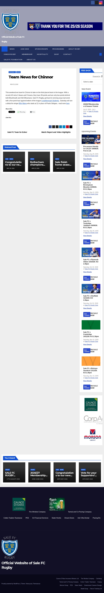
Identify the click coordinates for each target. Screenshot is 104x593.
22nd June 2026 (37, 479)
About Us (31, 60)
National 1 (12, 72)
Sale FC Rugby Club (91, 156)
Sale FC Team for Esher (17, 132)
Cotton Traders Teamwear (13, 518)
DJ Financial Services (40, 518)
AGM (7, 159)
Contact (67, 54)
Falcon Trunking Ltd (96, 588)
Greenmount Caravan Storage (93, 585)
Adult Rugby (75, 49)
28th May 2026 (62, 479)
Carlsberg (99, 578)
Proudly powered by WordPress (11, 583)
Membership (27, 54)
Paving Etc (97, 518)
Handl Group (84, 588)
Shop (56, 54)
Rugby (7, 469)
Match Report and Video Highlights (56, 132)
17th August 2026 (13, 479)
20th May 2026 (87, 479)
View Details (87, 116)
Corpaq (100, 582)
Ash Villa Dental (83, 518)
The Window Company (37, 512)
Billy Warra (23, 103)
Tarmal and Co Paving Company (80, 512)
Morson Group (64, 585)
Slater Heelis (56, 518)
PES (27, 518)
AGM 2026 (25, 49)
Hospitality (43, 54)
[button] (97, 54)
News (12, 49)
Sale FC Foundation (13, 60)
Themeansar (36, 583)
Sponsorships (41, 49)
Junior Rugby (10, 54)
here (67, 103)
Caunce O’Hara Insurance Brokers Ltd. (67, 578)
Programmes (58, 49)
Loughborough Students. (50, 101)
